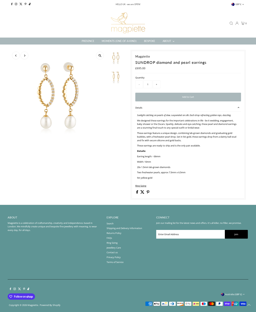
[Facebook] (11, 4)
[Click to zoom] (100, 55)
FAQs (109, 237)
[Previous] (16, 55)
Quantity (140, 77)
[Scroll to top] (249, 305)
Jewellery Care (114, 247)
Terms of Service (115, 262)
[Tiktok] (30, 4)
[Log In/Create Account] (237, 23)
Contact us (112, 252)
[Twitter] (21, 4)
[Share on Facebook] (137, 192)
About (167, 40)
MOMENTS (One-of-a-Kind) (119, 40)
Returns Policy (114, 233)
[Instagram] (16, 4)
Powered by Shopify (50, 305)
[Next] (24, 55)
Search (110, 223)
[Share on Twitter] (142, 192)
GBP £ (238, 4)
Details (138, 107)
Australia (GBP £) (233, 294)
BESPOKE (149, 40)
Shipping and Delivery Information (124, 228)
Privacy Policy (114, 257)
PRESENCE (88, 40)
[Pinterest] (25, 4)
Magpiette (33, 305)
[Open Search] (231, 23)
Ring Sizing (140, 186)
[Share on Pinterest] (148, 192)
